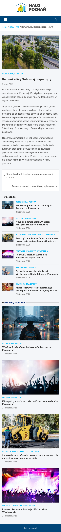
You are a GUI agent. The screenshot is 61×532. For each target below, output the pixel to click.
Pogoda (32, 202)
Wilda (20, 74)
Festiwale (20, 251)
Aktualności (9, 74)
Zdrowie (32, 268)
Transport (50, 235)
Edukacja (20, 284)
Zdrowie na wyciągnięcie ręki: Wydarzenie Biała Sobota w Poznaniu (37, 272)
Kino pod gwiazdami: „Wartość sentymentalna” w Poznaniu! (33, 223)
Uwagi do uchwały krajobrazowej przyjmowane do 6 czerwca (30, 175)
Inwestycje (37, 235)
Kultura (19, 218)
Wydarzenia (30, 218)
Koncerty (31, 251)
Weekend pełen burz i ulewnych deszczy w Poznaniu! (34, 207)
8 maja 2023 (7, 84)
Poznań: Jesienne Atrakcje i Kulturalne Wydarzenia (31, 256)
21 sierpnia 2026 (23, 212)
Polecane (10, 196)
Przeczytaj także (14, 302)
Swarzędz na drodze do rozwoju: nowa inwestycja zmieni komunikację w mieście (37, 241)
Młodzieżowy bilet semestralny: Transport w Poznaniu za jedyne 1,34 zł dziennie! (36, 290)
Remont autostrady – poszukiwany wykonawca (33, 186)
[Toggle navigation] (5, 19)
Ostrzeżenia (22, 202)
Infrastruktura (23, 235)
